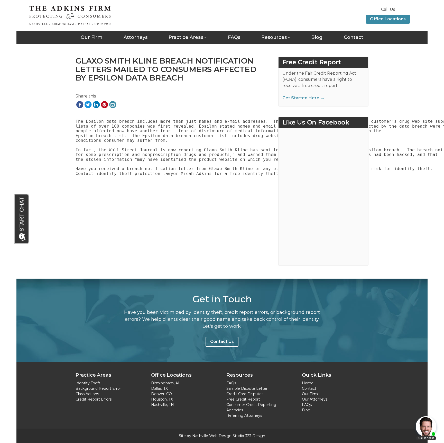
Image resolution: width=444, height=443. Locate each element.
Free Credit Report (243, 399)
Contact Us (222, 341)
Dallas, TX (159, 388)
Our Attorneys (314, 399)
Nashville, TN (162, 404)
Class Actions (87, 394)
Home (307, 383)
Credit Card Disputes (244, 394)
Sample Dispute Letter (246, 388)
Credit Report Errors (94, 399)
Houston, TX (162, 399)
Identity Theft (88, 383)
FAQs (234, 37)
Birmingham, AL (165, 383)
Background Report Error (98, 388)
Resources (274, 37)
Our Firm (91, 37)
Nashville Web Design (212, 435)
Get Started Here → (303, 97)
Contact (353, 37)
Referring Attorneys (244, 415)
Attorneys (135, 37)
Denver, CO (161, 394)
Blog (316, 37)
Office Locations (388, 18)
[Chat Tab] (22, 219)
